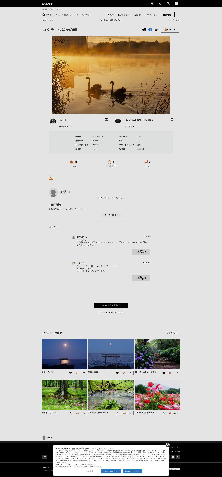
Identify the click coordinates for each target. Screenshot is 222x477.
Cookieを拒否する (111, 471)
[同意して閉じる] (167, 445)
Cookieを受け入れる (132, 471)
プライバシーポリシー (85, 466)
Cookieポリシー (79, 464)
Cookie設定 (89, 471)
